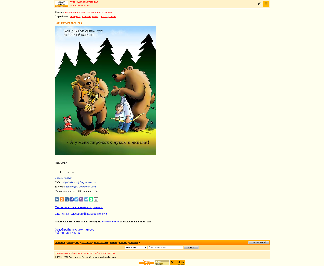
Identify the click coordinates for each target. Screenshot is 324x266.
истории (81, 12)
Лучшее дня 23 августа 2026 (84, 2)
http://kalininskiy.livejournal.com (79, 182)
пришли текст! (259, 242)
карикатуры (101, 242)
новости (111, 253)
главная (60, 242)
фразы (99, 12)
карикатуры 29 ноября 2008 (80, 186)
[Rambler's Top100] (146, 262)
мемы (90, 12)
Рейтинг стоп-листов (67, 232)
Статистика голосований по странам (78, 207)
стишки (108, 12)
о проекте (88, 253)
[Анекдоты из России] (61, 4)
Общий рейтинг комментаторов (74, 229)
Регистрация (83, 6)
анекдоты (70, 12)
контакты (77, 253)
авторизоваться (110, 221)
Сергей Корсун (63, 177)
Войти (73, 6)
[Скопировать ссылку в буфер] (96, 199)
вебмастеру (100, 253)
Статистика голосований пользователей (80, 213)
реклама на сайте (63, 253)
